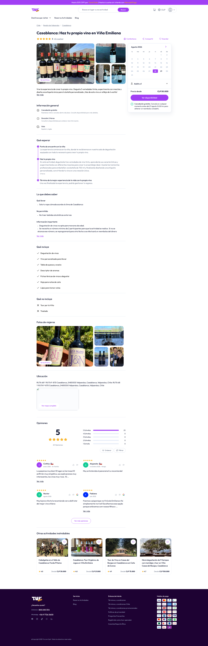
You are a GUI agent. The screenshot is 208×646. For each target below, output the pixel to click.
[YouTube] (47, 619)
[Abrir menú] (172, 10)
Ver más (40, 94)
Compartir (149, 39)
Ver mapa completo (49, 406)
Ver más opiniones (81, 521)
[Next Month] (166, 47)
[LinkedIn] (51, 619)
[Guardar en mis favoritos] (73, 465)
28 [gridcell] (155, 71)
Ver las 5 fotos (44, 80)
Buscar (123, 10)
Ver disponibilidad (149, 97)
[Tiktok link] (42, 619)
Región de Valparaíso (51, 25)
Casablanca (66, 25)
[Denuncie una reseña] (77, 465)
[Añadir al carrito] (154, 9)
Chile (38, 25)
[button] (58, 399)
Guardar (165, 39)
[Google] (77, 495)
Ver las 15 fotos (45, 362)
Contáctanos (131, 39)
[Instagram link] (37, 619)
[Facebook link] (32, 619)
